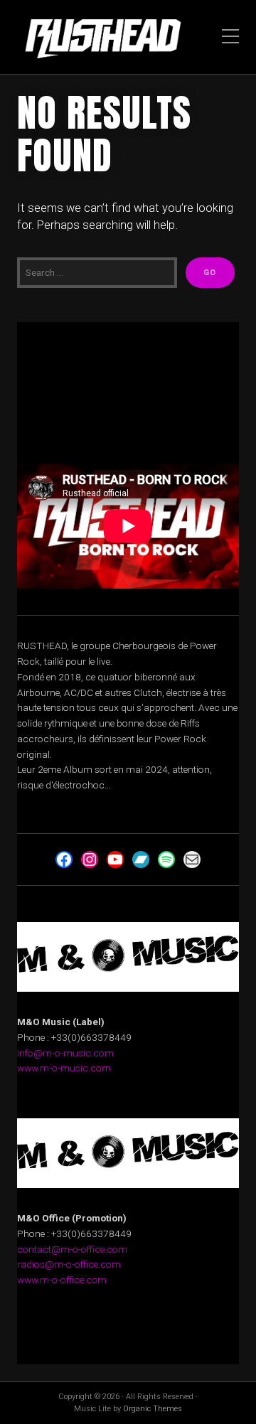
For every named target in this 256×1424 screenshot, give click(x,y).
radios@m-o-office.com (69, 1264)
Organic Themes (152, 1408)
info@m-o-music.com (65, 1053)
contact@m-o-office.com (72, 1249)
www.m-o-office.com (62, 1279)
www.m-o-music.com (64, 1068)
